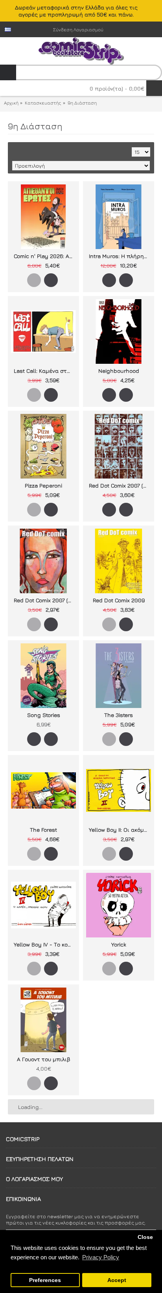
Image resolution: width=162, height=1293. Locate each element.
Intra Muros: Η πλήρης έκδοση (120, 256)
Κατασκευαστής (43, 103)
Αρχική (11, 103)
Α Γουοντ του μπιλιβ (43, 1059)
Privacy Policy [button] (100, 1257)
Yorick (118, 944)
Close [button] (145, 1237)
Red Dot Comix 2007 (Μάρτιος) (120, 485)
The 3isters (118, 715)
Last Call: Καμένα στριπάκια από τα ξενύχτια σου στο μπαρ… (45, 370)
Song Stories (43, 715)
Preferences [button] (45, 1280)
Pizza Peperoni (43, 485)
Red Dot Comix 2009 (119, 600)
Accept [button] (116, 1280)
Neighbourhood (118, 370)
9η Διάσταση (82, 103)
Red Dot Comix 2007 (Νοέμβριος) (45, 600)
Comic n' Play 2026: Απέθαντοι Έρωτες (45, 256)
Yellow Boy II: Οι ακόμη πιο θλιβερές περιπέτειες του (120, 829)
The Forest (43, 829)
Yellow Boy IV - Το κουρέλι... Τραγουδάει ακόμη (45, 944)
